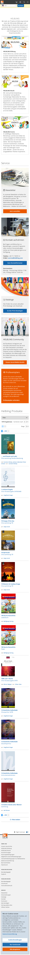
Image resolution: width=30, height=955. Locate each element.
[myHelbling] (20, 2)
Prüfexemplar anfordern (11, 400)
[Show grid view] (3, 426)
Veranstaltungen (6, 895)
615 (6, 431)
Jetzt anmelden (15, 211)
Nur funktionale (15, 944)
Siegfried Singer (8, 495)
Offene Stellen (5, 907)
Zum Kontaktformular (15, 263)
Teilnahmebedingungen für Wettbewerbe (13, 858)
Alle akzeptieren (15, 949)
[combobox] (8, 5)
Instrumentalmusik (6, 885)
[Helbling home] (5, 836)
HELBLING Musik (6, 850)
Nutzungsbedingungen (7, 854)
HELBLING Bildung (6, 848)
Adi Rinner (7, 810)
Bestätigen (20, 5)
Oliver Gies (18, 684)
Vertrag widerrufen (6, 905)
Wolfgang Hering (8, 621)
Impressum (4, 865)
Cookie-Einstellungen (15, 940)
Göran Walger (8, 684)
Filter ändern (16, 819)
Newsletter (4, 893)
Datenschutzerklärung (10, 934)
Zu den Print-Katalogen (15, 311)
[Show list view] (5, 426)
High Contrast (20, 832)
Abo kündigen (5, 903)
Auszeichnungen (6, 852)
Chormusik (4, 883)
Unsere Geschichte (6, 846)
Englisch (3, 874)
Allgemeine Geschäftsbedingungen (11, 856)
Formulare (4, 901)
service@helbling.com (15, 258)
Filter (4, 418)
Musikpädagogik (6, 872)
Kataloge (3, 897)
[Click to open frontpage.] (2, 2)
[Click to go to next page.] (8, 431)
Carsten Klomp (8, 462)
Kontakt (3, 899)
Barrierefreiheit (5, 863)
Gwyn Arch (7, 526)
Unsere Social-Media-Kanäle (15, 362)
